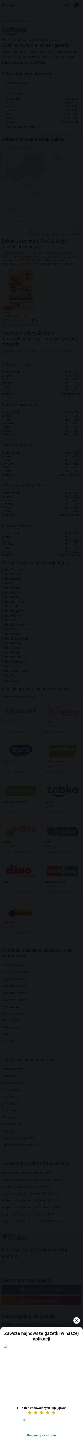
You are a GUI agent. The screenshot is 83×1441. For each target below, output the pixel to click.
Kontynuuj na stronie (41, 1435)
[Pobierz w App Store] (41, 1424)
